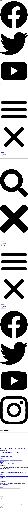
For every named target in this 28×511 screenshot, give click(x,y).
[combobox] (3, 197)
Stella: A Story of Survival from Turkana (7, 463)
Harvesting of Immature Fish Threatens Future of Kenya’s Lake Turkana (13, 448)
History (4, 153)
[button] (14, 123)
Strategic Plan (4, 154)
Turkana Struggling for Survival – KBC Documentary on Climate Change (14, 476)
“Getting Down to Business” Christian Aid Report (9, 479)
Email (0, 506)
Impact (2, 155)
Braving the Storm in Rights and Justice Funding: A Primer (11, 460)
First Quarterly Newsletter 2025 (6, 456)
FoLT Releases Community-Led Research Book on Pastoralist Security (13, 472)
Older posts (1, 487)
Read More (1, 454)
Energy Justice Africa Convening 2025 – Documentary (10, 452)
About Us (2, 152)
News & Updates (3, 156)
